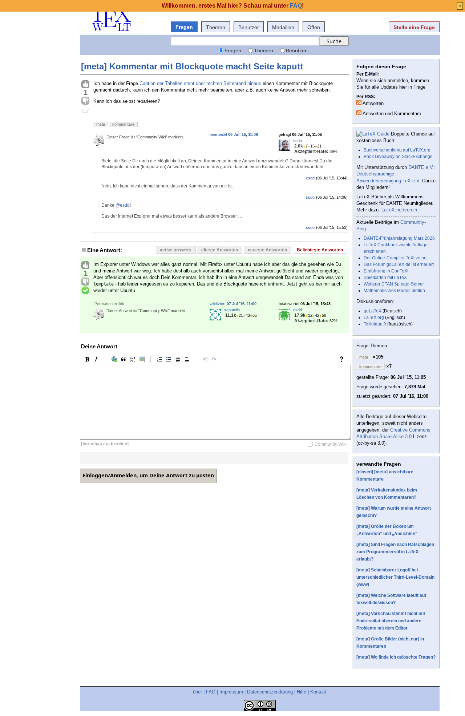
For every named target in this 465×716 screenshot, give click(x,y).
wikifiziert (233, 304)
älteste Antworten (219, 249)
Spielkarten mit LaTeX (385, 277)
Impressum (231, 692)
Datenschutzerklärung (270, 692)
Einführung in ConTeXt (386, 271)
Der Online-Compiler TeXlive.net (396, 257)
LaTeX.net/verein (399, 210)
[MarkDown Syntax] (343, 359)
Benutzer (248, 27)
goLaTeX (372, 310)
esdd (310, 178)
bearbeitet (234, 134)
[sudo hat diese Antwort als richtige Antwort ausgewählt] (85, 290)
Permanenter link (109, 304)
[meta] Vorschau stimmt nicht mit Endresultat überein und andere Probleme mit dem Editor (390, 621)
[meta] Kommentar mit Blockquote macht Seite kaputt (192, 66)
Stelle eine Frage (414, 27)
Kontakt (318, 692)
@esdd (123, 205)
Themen (215, 27)
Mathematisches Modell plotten (394, 290)
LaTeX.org (374, 317)
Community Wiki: (331, 443)
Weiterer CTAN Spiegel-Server (394, 284)
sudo (297, 140)
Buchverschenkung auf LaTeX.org (397, 150)
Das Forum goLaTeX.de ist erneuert (399, 264)
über (197, 692)
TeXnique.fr (375, 324)
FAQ (210, 692)
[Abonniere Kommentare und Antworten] (358, 112)
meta (100, 124)
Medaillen (283, 27)
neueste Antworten (267, 249)
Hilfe (301, 692)
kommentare (123, 124)
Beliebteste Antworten (320, 249)
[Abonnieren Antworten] (358, 102)
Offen (313, 27)
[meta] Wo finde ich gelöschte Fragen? (396, 657)
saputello (232, 310)
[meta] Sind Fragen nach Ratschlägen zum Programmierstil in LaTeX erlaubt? (395, 552)
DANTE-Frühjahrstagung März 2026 (399, 238)
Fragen (184, 27)
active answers (175, 249)
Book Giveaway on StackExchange (398, 156)
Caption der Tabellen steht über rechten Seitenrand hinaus (200, 83)
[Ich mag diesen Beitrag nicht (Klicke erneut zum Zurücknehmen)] (85, 101)
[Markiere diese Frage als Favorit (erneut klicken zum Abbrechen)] (85, 109)
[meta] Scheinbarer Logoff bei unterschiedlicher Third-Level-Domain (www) (395, 577)
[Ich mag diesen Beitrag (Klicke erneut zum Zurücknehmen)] (85, 84)
